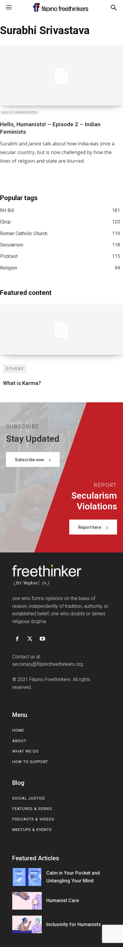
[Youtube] (42, 639)
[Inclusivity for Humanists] (27, 924)
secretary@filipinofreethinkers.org (47, 664)
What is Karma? (22, 383)
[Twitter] (30, 639)
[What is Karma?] (61, 330)
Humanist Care (62, 900)
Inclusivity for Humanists (73, 924)
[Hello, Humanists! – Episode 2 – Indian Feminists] (61, 76)
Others (15, 369)
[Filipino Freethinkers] (61, 7)
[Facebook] (17, 639)
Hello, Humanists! (19, 112)
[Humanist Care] (27, 901)
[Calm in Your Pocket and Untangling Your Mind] (27, 877)
